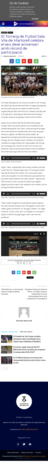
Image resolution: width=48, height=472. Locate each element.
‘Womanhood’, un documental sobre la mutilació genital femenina (12, 291)
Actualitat (4, 32)
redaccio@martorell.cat (29, 429)
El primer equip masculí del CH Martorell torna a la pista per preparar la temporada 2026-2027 (29, 349)
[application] (24, 158)
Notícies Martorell (10, 56)
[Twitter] (24, 444)
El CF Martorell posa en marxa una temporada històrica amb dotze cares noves (29, 360)
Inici (2, 29)
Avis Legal (41, 456)
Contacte (38, 452)
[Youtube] (30, 444)
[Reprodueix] (4, 158)
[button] (45, 24)
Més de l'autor (26, 332)
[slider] (43, 158)
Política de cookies (16, 16)
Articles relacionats (9, 332)
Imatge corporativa (27, 452)
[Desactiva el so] (38, 158)
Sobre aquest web (13, 452)
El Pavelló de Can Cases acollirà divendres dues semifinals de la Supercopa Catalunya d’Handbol (27, 339)
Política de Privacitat (30, 456)
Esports (10, 32)
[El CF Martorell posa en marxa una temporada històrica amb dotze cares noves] (6, 360)
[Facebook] (18, 444)
